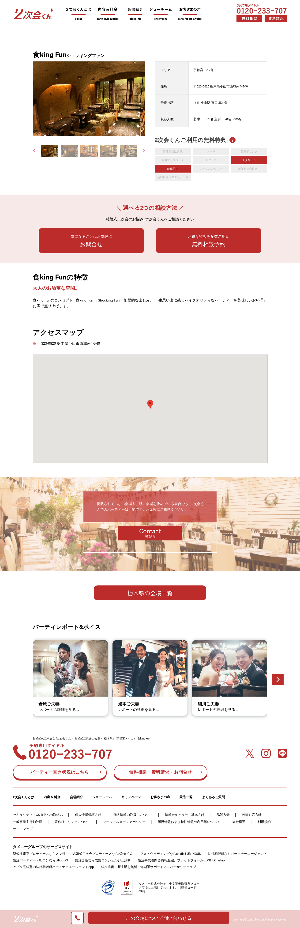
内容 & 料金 (52, 796)
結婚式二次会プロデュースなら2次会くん (102, 853)
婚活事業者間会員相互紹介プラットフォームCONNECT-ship (181, 860)
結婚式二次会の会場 (87, 738)
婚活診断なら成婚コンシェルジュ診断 (103, 860)
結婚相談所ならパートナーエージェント (237, 853)
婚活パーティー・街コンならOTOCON (40, 860)
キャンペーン (131, 796)
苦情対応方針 (252, 814)
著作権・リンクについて (73, 821)
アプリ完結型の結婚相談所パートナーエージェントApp (53, 866)
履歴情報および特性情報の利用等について (189, 821)
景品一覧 (186, 796)
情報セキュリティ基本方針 (184, 814)
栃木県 (108, 738)
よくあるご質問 (213, 796)
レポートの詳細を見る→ (59, 709)
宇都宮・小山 (124, 738)
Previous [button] (34, 97)
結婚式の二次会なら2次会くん (52, 738)
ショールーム (102, 796)
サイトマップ (23, 828)
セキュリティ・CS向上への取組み (38, 814)
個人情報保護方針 (88, 814)
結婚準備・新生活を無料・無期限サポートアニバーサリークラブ (148, 866)
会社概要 (238, 821)
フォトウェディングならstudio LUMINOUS (170, 853)
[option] (89, 98)
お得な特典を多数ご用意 (208, 241)
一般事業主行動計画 (27, 821)
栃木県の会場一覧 (150, 593)
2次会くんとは (23, 796)
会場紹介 (76, 796)
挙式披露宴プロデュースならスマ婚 (39, 853)
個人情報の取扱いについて (133, 814)
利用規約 (264, 821)
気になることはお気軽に (91, 241)
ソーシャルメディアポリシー (124, 821)
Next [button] (144, 97)
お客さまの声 (160, 796)
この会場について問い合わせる (158, 917)
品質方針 (223, 814)
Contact (150, 532)
